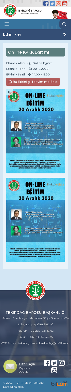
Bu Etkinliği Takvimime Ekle (34, 82)
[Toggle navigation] (7, 24)
